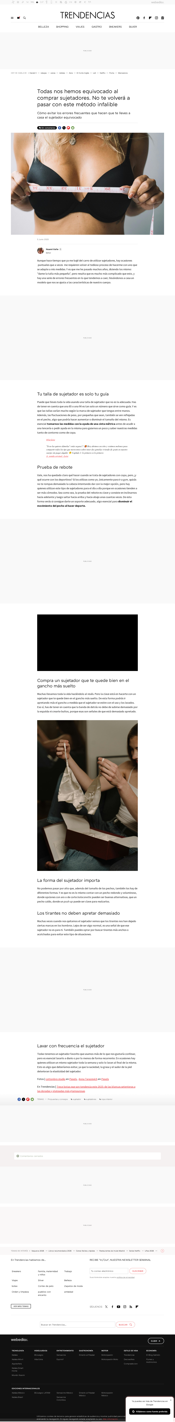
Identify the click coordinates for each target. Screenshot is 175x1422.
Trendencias (129, 1355)
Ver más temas (20, 1306)
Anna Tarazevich (88, 1079)
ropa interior (106, 1099)
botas (15, 1286)
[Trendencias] (87, 15)
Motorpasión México (107, 1394)
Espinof (60, 1359)
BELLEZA (43, 26)
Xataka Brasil (17, 1397)
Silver (41, 1280)
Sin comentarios (48, 128)
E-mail (72, 127)
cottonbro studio (55, 1079)
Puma (111, 73)
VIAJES (80, 26)
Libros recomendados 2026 (60, 1251)
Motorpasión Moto (109, 1359)
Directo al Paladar (87, 1355)
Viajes (15, 1280)
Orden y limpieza (20, 1291)
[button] (53, 249)
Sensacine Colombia (61, 1398)
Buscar (24, 18)
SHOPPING (62, 26)
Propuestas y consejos (58, 1099)
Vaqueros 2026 (38, 1251)
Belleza (68, 1280)
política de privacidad (126, 1277)
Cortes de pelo (45, 1286)
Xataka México (18, 1393)
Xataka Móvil (17, 1359)
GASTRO (97, 26)
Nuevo (18, 18)
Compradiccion (131, 1363)
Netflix (102, 73)
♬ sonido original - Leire (57, 456)
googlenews (162, 18)
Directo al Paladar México (87, 1394)
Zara (71, 73)
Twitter (64, 127)
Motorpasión (107, 1355)
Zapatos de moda (73, 1286)
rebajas (44, 73)
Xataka (15, 1355)
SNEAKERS (115, 26)
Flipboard (150, 18)
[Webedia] (19, 1339)
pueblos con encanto (44, 1293)
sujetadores (91, 1099)
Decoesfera (129, 1359)
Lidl (94, 73)
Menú (12, 18)
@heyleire (50, 439)
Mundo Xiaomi (18, 1375)
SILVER (133, 26)
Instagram (156, 18)
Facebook (144, 18)
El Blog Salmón (153, 1355)
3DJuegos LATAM (42, 1393)
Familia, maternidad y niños (48, 1273)
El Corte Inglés (83, 73)
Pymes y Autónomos (151, 1360)
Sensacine (61, 1355)
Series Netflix (135, 1251)
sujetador (77, 1099)
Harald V (33, 73)
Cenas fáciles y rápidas (85, 1251)
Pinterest (138, 18)
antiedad (68, 1291)
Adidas (62, 73)
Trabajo (68, 1271)
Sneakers (16, 1271)
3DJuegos (38, 1355)
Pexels (73, 1079)
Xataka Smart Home (17, 1369)
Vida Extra (38, 1359)
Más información (110, 1419)
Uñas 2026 (149, 1251)
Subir (154, 1341)
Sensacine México (65, 1393)
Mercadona (123, 73)
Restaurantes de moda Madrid (112, 1251)
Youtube (118, 1306)
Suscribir (137, 1271)
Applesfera (17, 1363)
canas (53, 73)
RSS (131, 1306)
